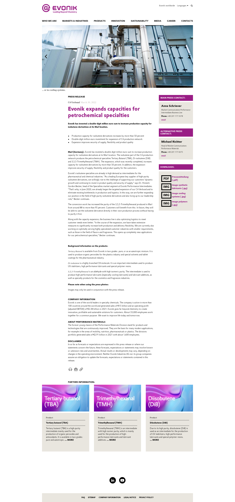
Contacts (187, 21)
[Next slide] (189, 56)
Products (100, 21)
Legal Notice (130, 497)
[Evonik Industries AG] (59, 8)
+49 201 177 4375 (175, 152)
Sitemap (91, 497)
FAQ (83, 497)
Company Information (110, 497)
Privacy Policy (146, 497)
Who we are (49, 21)
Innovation (118, 21)
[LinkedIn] (112, 480)
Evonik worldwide (167, 5)
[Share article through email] (76, 369)
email (163, 120)
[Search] (191, 5)
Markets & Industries (75, 21)
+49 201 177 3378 (175, 116)
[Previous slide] (46, 56)
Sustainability (139, 21)
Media (157, 21)
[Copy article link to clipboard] (81, 369)
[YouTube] (122, 480)
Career (171, 21)
